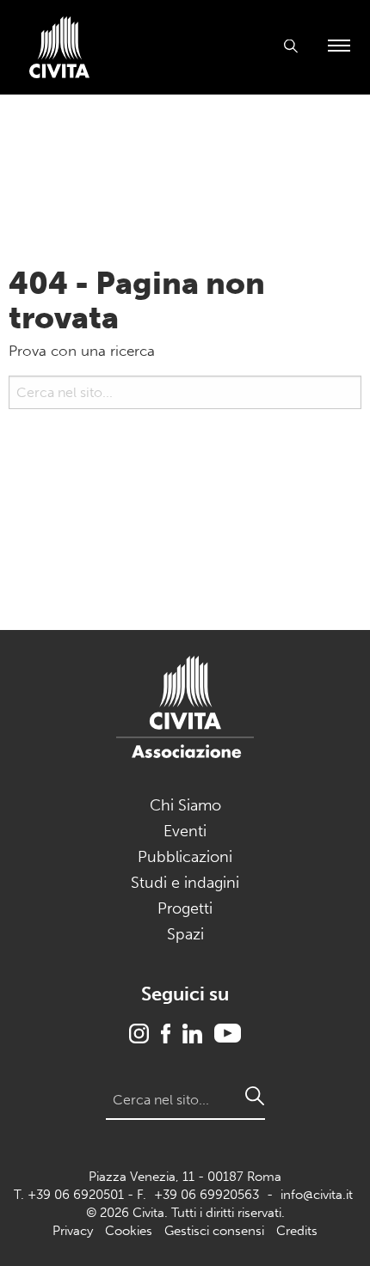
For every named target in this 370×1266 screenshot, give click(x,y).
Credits (297, 1230)
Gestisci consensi (214, 1230)
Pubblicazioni (185, 856)
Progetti (185, 908)
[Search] (18, 434)
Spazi (185, 934)
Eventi (185, 831)
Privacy (72, 1230)
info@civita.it (317, 1194)
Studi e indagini (185, 882)
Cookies (128, 1230)
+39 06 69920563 (206, 1194)
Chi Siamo (185, 805)
